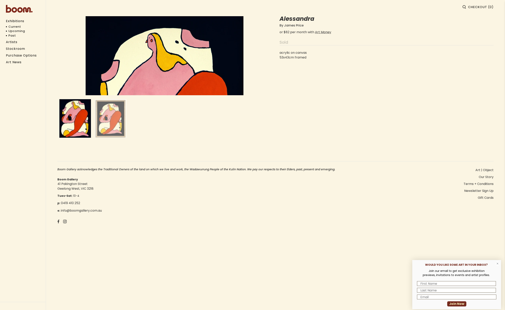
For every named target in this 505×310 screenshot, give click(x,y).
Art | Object (484, 170)
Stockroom (15, 48)
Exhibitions (15, 21)
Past (12, 35)
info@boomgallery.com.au (81, 210)
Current (14, 26)
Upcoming (16, 31)
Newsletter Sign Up (479, 190)
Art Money (323, 32)
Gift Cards (486, 197)
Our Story (486, 177)
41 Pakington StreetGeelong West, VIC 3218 (75, 186)
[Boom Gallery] (19, 9)
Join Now (456, 304)
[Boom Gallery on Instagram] (65, 222)
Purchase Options (21, 55)
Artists (11, 42)
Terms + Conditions (479, 184)
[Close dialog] (497, 264)
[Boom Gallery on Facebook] (58, 222)
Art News (14, 62)
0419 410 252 (70, 203)
